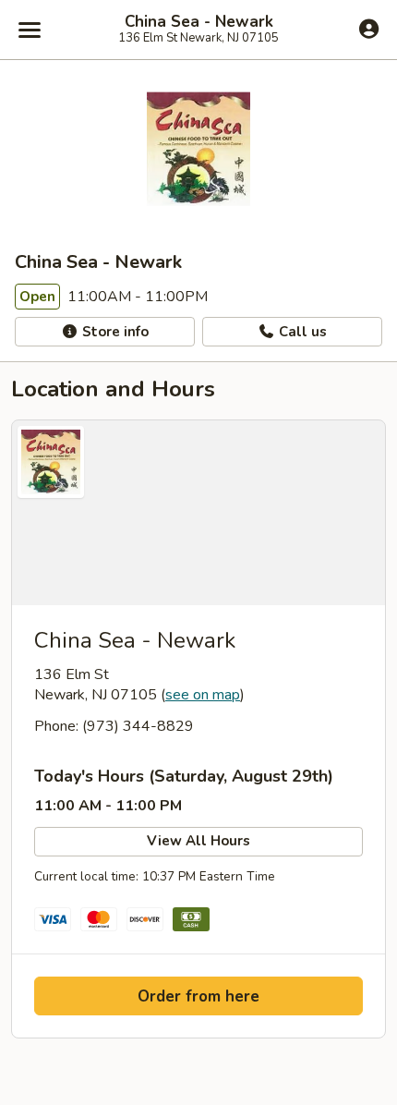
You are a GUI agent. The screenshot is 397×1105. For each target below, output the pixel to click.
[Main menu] (29, 29)
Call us (301, 331)
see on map (202, 695)
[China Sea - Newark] (198, 512)
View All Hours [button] (198, 841)
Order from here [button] (198, 996)
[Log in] (369, 28)
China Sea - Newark (199, 22)
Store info (113, 331)
